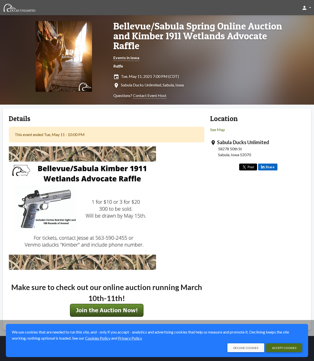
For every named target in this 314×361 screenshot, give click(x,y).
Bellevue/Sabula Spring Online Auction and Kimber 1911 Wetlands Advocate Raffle (197, 36)
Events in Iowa (126, 57)
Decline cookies (245, 348)
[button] (306, 7)
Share (270, 167)
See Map (217, 129)
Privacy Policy (130, 338)
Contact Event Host (149, 95)
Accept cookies (284, 348)
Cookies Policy (97, 338)
